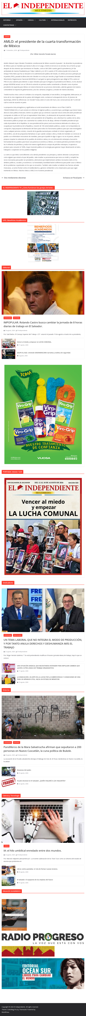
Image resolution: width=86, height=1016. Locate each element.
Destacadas (7, 318)
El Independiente (24, 50)
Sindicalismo (18, 635)
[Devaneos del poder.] (8, 771)
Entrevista (72, 20)
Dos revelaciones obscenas (15, 178)
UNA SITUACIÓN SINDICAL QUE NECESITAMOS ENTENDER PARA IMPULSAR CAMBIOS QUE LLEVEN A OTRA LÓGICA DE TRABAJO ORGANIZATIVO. (48, 667)
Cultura (42, 20)
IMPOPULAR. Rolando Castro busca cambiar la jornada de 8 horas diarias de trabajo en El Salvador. (43, 324)
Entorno (7, 20)
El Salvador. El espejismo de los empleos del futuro (35, 880)
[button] (12, 20)
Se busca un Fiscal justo (72, 178)
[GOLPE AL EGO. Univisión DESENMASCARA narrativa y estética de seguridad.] (8, 354)
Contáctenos (8, 25)
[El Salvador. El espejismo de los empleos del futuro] (8, 881)
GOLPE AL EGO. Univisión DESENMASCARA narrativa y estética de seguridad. (44, 353)
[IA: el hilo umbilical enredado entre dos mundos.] (43, 821)
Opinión (19, 20)
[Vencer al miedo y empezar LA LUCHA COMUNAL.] (8, 343)
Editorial (16, 318)
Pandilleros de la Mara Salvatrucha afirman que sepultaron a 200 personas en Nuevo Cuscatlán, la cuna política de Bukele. (42, 749)
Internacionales (57, 20)
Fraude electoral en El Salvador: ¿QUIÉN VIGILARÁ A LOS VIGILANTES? (41, 781)
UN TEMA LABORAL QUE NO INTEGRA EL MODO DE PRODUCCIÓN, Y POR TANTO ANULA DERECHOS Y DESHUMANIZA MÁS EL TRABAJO (43, 643)
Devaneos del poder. (24, 770)
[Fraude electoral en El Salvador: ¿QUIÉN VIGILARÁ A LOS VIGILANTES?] (8, 782)
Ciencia (31, 20)
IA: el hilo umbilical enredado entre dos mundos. (33, 850)
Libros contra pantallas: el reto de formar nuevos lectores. (37, 869)
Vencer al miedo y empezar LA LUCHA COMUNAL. (34, 342)
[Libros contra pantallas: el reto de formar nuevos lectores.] (8, 870)
